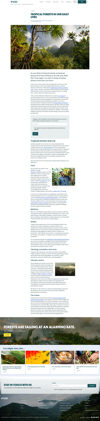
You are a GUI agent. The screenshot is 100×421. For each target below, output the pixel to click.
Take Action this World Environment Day (86, 367)
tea (58, 191)
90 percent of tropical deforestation (47, 197)
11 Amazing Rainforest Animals (36, 367)
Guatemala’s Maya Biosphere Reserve (58, 239)
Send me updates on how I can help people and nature (68, 389)
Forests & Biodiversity (49, 20)
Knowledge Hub (63, 410)
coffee (55, 191)
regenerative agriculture (61, 103)
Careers (87, 403)
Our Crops (40, 403)
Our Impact (48, 1)
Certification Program (65, 403)
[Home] (14, 2)
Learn (62, 1)
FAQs (86, 408)
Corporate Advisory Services (67, 405)
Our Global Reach (42, 405)
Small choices (48, 147)
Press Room (87, 400)
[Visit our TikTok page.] (96, 417)
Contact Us (87, 405)
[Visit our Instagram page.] (93, 417)
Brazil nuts (44, 181)
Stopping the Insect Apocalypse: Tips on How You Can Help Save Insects (12, 368)
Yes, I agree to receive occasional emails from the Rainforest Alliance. (49, 128)
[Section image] (13, 364)
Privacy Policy (82, 417)
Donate (7, 335)
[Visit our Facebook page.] (91, 417)
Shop (22, 408)
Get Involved (55, 1)
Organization (23, 398)
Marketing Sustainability (65, 408)
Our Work (41, 1)
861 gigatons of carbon (45, 274)
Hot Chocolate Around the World (61, 367)
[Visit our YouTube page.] (98, 417)
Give (82, 1)
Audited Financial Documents (92, 410)
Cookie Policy (87, 417)
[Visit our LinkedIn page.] (94, 417)
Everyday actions (17, 4)
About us (40, 400)
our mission (61, 96)
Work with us (63, 400)
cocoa (64, 191)
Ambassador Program (43, 408)
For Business (68, 1)
